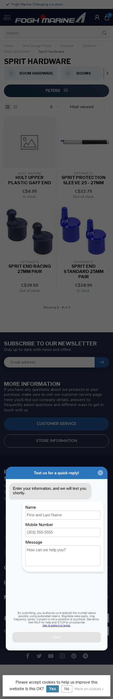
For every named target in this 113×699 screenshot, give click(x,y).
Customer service (56, 423)
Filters (53, 90)
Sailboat (67, 45)
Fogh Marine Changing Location (37, 4)
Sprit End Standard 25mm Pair (84, 271)
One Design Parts (37, 45)
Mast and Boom (17, 51)
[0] (107, 17)
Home (9, 45)
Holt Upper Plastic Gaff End (29, 180)
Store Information (56, 440)
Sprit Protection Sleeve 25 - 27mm (83, 180)
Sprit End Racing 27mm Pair (29, 269)
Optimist (89, 45)
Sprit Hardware (51, 51)
